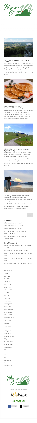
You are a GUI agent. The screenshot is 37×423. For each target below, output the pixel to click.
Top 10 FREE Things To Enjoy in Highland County (17, 61)
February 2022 (8, 287)
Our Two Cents (8, 341)
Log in (5, 357)
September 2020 (9, 317)
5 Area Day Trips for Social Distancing (16, 196)
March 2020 (7, 326)
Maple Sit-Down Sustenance (13, 106)
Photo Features (8, 344)
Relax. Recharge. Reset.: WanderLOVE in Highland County (17, 150)
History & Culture (9, 336)
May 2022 (6, 279)
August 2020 (7, 320)
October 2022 (8, 270)
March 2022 (7, 284)
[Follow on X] (21, 406)
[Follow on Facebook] (9, 406)
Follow (14, 406)
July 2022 (6, 273)
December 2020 (8, 309)
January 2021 (7, 306)
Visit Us (6, 350)
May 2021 (6, 295)
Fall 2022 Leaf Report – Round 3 (13, 223)
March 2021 (7, 301)
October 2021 (8, 290)
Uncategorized (8, 347)
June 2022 (7, 276)
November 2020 (8, 312)
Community (7, 333)
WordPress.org (8, 365)
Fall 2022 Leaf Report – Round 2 (13, 226)
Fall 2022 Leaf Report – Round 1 (13, 228)
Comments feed (8, 363)
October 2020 (8, 315)
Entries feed (7, 360)
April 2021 (7, 298)
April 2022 (7, 281)
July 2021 (6, 293)
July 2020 (6, 323)
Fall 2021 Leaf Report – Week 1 (23, 263)
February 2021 (8, 304)
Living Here (7, 339)
